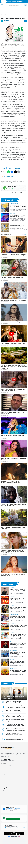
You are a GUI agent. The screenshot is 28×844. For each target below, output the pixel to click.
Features (3, 802)
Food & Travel (13, 668)
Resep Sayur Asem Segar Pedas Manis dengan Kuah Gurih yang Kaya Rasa (18, 671)
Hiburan (20, 792)
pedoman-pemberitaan (7, 776)
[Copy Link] (18, 171)
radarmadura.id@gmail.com (8, 765)
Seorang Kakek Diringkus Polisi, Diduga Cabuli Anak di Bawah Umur (18, 618)
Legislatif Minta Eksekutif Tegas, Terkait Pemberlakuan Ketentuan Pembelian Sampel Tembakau (18, 609)
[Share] (25, 21)
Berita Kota (4, 792)
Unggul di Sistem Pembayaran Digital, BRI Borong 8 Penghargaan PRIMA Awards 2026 (17, 654)
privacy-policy (4, 774)
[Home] (1, 14)
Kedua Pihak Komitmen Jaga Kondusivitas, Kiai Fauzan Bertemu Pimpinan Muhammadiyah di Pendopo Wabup (15, 703)
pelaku (3, 168)
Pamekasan (13, 213)
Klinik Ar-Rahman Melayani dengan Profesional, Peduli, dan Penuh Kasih (18, 662)
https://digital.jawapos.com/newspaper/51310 (15, 827)
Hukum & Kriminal (8, 15)
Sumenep (12, 587)
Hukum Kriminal (22, 796)
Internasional (21, 800)
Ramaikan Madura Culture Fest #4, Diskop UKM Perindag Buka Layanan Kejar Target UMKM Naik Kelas (18, 591)
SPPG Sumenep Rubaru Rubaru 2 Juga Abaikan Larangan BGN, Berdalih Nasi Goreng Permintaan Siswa (18, 636)
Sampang (14, 60)
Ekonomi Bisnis (13, 650)
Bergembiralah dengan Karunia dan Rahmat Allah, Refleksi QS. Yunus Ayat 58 (18, 645)
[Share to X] (15, 171)
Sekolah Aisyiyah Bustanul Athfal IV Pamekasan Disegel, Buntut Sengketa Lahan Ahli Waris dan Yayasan (18, 627)
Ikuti (10, 189)
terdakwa (9, 168)
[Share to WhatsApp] (8, 171)
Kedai (19, 802)
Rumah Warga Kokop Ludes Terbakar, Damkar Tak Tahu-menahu (17, 600)
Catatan (12, 641)
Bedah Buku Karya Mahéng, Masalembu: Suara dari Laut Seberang (13, 712)
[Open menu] (2, 5)
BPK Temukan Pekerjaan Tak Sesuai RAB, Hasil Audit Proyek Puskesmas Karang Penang (13, 696)
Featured (3, 800)
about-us (3, 782)
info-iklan (3, 780)
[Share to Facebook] (11, 171)
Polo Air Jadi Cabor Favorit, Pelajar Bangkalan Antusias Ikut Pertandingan (15, 721)
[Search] (25, 5)
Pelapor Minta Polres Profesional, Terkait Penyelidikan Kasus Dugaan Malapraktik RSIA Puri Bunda (15, 725)
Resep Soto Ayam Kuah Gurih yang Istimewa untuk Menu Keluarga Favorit (15, 739)
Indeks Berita (4, 784)
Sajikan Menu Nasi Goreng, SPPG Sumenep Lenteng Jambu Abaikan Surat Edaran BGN (15, 716)
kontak (3, 778)
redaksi (3, 772)
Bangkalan (12, 596)
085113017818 (4, 761)
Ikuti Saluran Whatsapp (13, 819)
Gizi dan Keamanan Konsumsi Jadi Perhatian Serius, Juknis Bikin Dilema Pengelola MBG (15, 707)
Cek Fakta (3, 796)
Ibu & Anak (20, 798)
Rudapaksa (17, 168)
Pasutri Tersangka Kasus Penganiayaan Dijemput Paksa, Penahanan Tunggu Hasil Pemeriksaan (14, 735)
